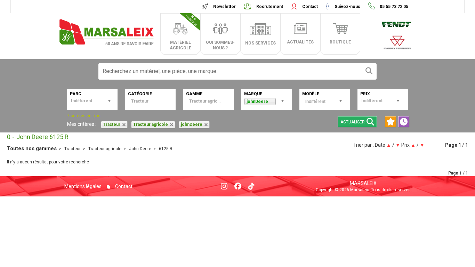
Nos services (260, 43)
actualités (300, 42)
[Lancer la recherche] (369, 71)
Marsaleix (363, 183)
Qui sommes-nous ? (220, 45)
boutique (340, 42)
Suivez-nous (347, 6)
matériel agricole (184, 32)
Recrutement (269, 6)
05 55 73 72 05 (393, 6)
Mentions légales (83, 186)
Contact (310, 6)
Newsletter (224, 6)
